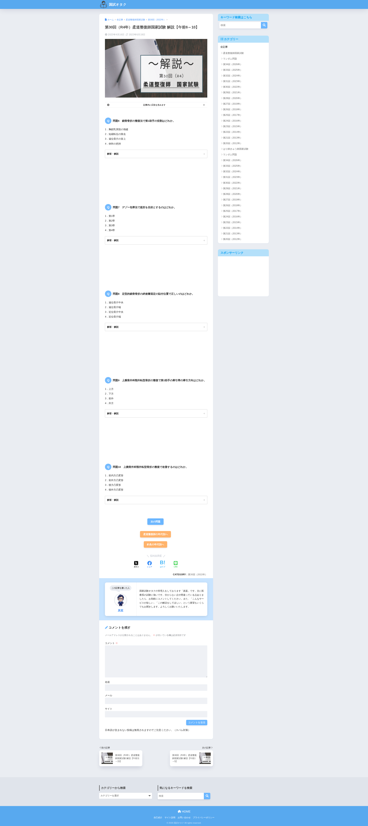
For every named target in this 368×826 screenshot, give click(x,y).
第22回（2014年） (232, 132)
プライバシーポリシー (203, 817)
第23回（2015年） (232, 126)
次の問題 (155, 521)
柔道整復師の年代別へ (155, 534)
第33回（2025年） (232, 70)
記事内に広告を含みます (154, 105)
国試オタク (117, 4)
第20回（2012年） (232, 143)
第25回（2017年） (232, 115)
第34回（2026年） (232, 64)
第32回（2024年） (232, 75)
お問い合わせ (184, 817)
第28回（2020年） (232, 98)
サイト (108, 708)
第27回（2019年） (232, 104)
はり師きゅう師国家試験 (235, 149)
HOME (185, 811)
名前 (107, 682)
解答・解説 (113, 153)
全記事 (224, 47)
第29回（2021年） (232, 92)
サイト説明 (170, 817)
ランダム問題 (230, 58)
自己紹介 (158, 817)
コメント (111, 643)
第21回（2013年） (232, 137)
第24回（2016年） (232, 121)
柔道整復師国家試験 (233, 53)
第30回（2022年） (197, 574)
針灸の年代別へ (155, 544)
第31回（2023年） (232, 81)
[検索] (264, 25)
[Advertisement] (243, 276)
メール (108, 695)
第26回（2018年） (232, 109)
